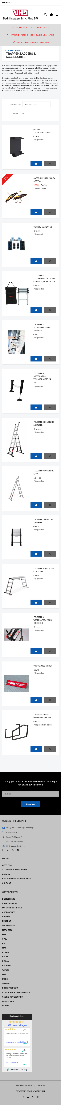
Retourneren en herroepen (16, 878)
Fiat (4, 947)
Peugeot (6, 921)
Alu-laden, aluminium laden (16, 992)
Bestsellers (8, 899)
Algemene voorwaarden (14, 869)
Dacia (5, 956)
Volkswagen (8, 925)
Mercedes (7, 930)
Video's (5, 1005)
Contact (6, 883)
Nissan (5, 961)
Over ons (7, 865)
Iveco (5, 979)
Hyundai (6, 965)
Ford (4, 934)
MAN (4, 974)
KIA (3, 943)
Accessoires (12, 50)
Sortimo (6, 983)
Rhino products (10, 987)
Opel (4, 939)
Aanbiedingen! (9, 903)
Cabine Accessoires (12, 996)
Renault (6, 952)
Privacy (6, 874)
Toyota (5, 970)
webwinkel (40, 1091)
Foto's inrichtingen (12, 907)
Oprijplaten (8, 1001)
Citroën (6, 916)
